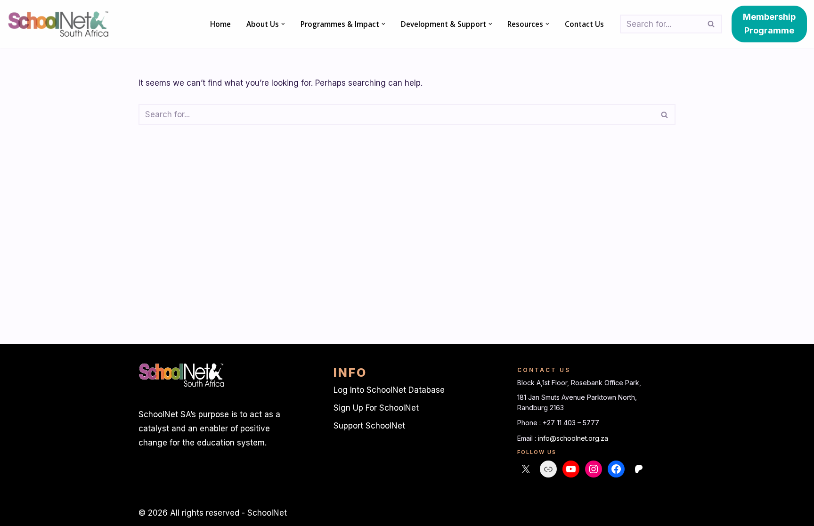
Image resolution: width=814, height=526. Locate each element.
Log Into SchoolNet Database (389, 390)
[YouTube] (570, 469)
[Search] (711, 24)
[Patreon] (638, 469)
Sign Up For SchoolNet (376, 408)
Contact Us (584, 24)
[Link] (548, 469)
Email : (527, 438)
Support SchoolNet (369, 425)
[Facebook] (616, 469)
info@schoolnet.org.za (573, 438)
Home (220, 24)
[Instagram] (593, 469)
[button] (283, 24)
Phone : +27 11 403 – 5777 (558, 423)
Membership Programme (769, 23)
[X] (525, 469)
